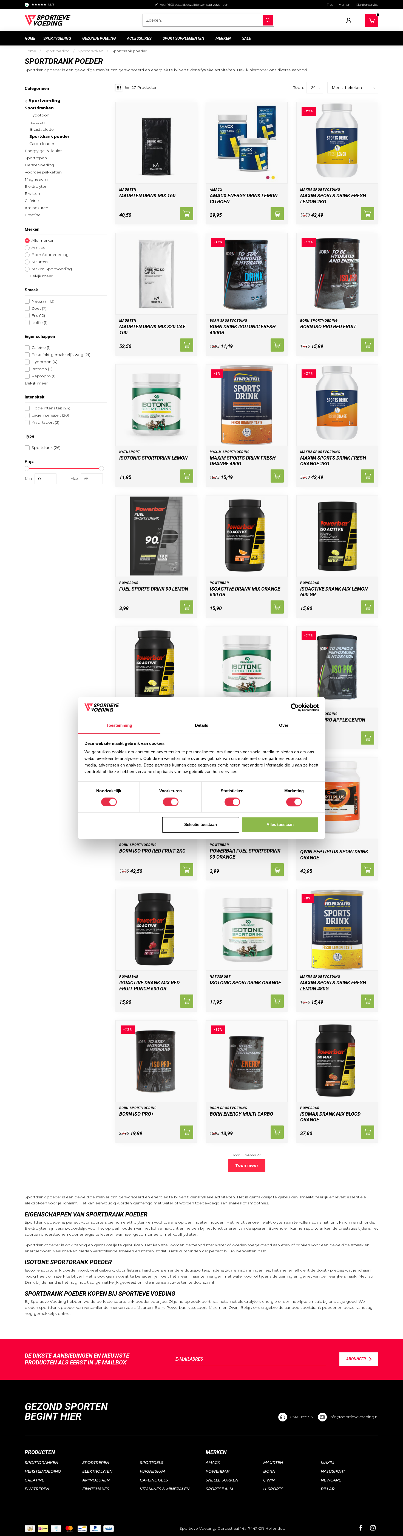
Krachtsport (45, 422)
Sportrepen (36, 157)
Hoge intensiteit (51, 408)
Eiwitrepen (37, 1488)
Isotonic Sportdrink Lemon (153, 458)
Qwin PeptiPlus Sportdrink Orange (334, 854)
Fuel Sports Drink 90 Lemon (153, 589)
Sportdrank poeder (129, 51)
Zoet (39, 308)
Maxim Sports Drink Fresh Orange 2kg (333, 461)
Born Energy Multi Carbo (241, 1114)
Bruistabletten (42, 129)
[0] (372, 19)
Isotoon (37, 122)
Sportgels (151, 1462)
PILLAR (327, 1488)
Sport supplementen (183, 38)
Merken (344, 4)
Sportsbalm (219, 1488)
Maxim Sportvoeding (52, 269)
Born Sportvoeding (50, 255)
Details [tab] (201, 725)
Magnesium (36, 179)
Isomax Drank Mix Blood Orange (330, 1117)
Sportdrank (46, 448)
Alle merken (43, 240)
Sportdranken (90, 51)
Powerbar (175, 1307)
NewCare (331, 1480)
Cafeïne (32, 200)
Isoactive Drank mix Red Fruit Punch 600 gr (149, 985)
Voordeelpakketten (43, 172)
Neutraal (43, 301)
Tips (330, 4)
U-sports (273, 1488)
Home (30, 38)
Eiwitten (32, 193)
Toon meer (246, 1165)
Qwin (234, 1307)
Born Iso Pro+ (136, 1114)
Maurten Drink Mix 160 (147, 195)
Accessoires (139, 38)
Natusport (197, 1307)
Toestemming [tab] (119, 725)
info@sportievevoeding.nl (354, 1416)
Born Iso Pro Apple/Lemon (332, 720)
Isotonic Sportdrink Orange (245, 982)
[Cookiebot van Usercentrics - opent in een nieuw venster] (295, 707)
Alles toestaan (280, 824)
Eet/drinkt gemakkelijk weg (61, 355)
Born (159, 1307)
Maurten (40, 262)
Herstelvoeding (39, 165)
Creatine (33, 214)
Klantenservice (367, 4)
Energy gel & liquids (43, 150)
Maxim (215, 1307)
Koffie (39, 323)
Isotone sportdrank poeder (51, 1270)
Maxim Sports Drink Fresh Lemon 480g (333, 985)
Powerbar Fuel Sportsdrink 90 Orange (245, 854)
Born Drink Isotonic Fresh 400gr (243, 329)
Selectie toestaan (200, 824)
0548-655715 (301, 1416)
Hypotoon (39, 115)
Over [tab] (283, 725)
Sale (246, 38)
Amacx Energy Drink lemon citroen (243, 198)
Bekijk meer (41, 275)
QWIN (269, 1480)
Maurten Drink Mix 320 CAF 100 (152, 329)
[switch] (170, 801)
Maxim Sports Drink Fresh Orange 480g (243, 461)
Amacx (38, 248)
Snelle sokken (222, 1480)
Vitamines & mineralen (164, 1488)
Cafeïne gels (154, 1480)
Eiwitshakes (95, 1488)
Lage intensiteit (50, 415)
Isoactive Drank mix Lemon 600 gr (334, 592)
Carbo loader (41, 143)
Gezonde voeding (99, 38)
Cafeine (41, 348)
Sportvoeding (57, 38)
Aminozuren (36, 207)
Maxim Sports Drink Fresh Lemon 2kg (333, 198)
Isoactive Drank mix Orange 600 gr (245, 592)
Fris (38, 316)
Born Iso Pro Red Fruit (328, 326)
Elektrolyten (36, 186)
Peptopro (43, 376)
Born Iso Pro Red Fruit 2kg (152, 851)
